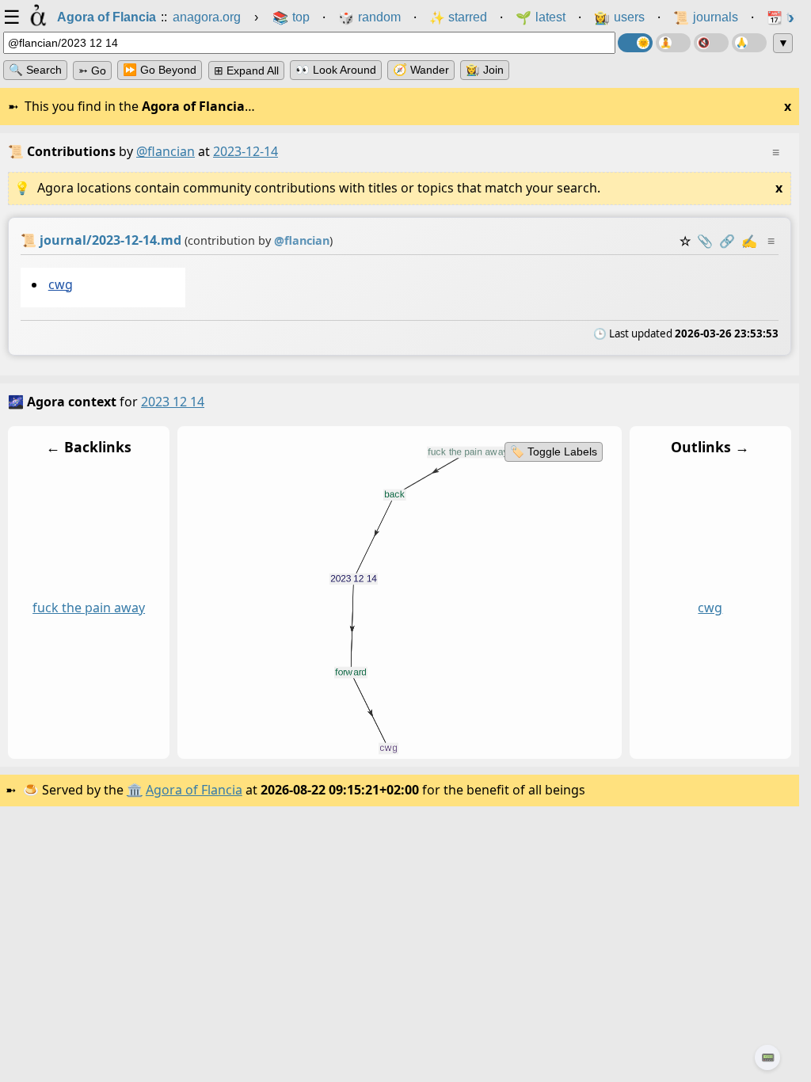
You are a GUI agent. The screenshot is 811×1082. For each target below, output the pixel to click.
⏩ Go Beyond (159, 69)
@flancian (165, 151)
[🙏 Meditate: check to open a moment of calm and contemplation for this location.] (749, 42)
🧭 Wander (421, 69)
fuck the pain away (88, 607)
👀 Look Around (335, 69)
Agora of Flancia (194, 789)
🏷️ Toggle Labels (553, 451)
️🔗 (727, 241)
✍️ (749, 241)
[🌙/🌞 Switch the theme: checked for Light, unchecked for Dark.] (635, 42)
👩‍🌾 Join (485, 69)
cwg (60, 284)
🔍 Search (35, 69)
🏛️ (135, 789)
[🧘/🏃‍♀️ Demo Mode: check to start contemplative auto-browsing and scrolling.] (673, 42)
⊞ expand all (246, 70)
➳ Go (92, 70)
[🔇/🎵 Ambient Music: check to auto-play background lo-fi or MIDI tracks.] (711, 42)
